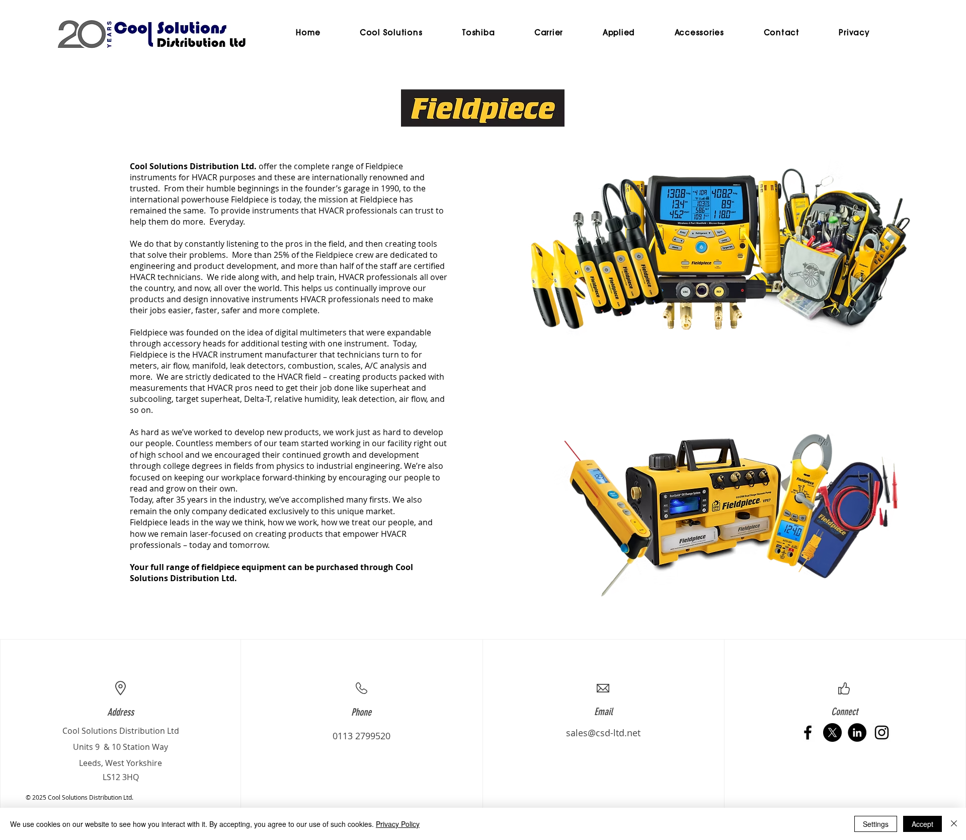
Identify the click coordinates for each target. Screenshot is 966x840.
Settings (876, 824)
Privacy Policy (398, 824)
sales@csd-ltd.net (603, 733)
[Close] (954, 824)
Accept (922, 824)
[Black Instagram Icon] (881, 732)
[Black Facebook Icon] (807, 732)
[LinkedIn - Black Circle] (857, 732)
